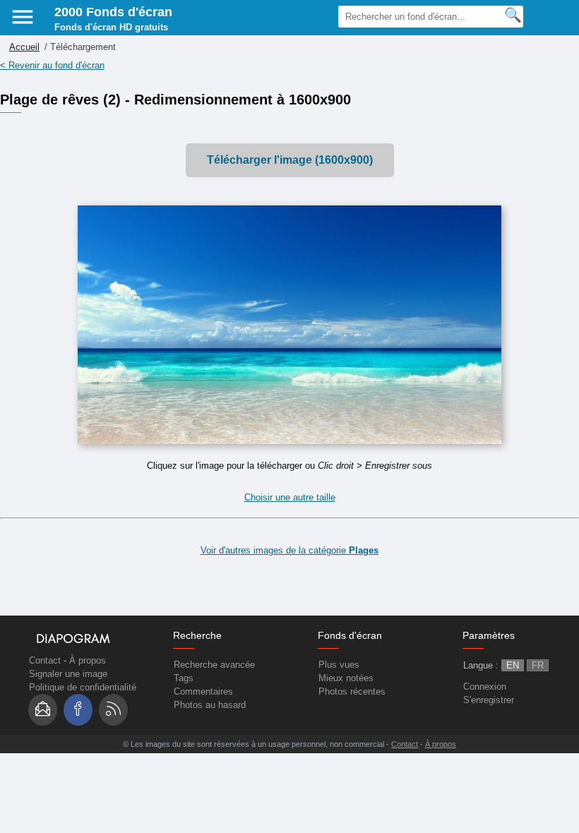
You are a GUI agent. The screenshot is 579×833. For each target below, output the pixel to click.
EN (512, 665)
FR (538, 665)
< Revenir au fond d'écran (52, 65)
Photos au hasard (210, 705)
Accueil (24, 47)
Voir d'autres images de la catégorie (289, 550)
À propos (87, 660)
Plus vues (338, 664)
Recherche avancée (214, 664)
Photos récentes (352, 691)
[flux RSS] (113, 710)
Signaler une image (68, 674)
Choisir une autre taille (289, 497)
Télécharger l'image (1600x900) (290, 160)
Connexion (484, 686)
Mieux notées (346, 678)
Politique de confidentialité (82, 687)
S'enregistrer (488, 700)
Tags (183, 678)
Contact (45, 660)
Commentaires (203, 691)
